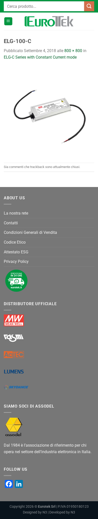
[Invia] (89, 6)
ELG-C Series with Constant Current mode (40, 57)
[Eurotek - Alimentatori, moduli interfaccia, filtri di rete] (49, 21)
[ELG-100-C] (49, 111)
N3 (44, 512)
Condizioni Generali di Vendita (30, 232)
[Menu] (8, 21)
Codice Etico (15, 242)
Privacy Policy (16, 261)
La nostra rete (16, 213)
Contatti (11, 223)
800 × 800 (73, 50)
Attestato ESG (16, 252)
